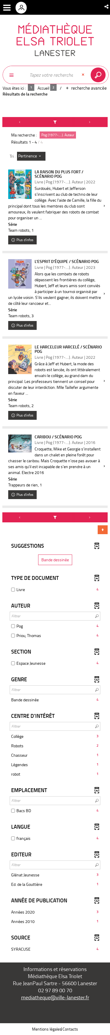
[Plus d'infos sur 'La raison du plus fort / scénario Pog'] (20, 184)
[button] (107, 6)
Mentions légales (47, 1029)
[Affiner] (55, 122)
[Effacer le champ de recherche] (84, 75)
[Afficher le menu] (7, 8)
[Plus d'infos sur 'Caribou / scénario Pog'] (20, 443)
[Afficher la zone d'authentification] (23, 7)
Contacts (70, 1029)
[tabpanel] (55, 538)
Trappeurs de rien (23, 485)
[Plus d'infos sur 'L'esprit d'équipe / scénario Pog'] (20, 274)
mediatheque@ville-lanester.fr (55, 997)
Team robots (19, 230)
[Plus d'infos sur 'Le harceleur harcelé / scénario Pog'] (20, 359)
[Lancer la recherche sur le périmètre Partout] (99, 75)
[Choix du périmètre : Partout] (14, 75)
